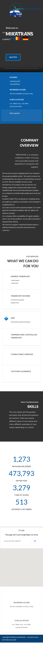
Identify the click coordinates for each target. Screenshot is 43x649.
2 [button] (21, 69)
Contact (6, 39)
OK (35, 541)
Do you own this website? (12, 541)
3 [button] (33, 69)
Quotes (28, 32)
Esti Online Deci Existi (9, 640)
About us (6, 32)
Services (17, 32)
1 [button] (10, 68)
